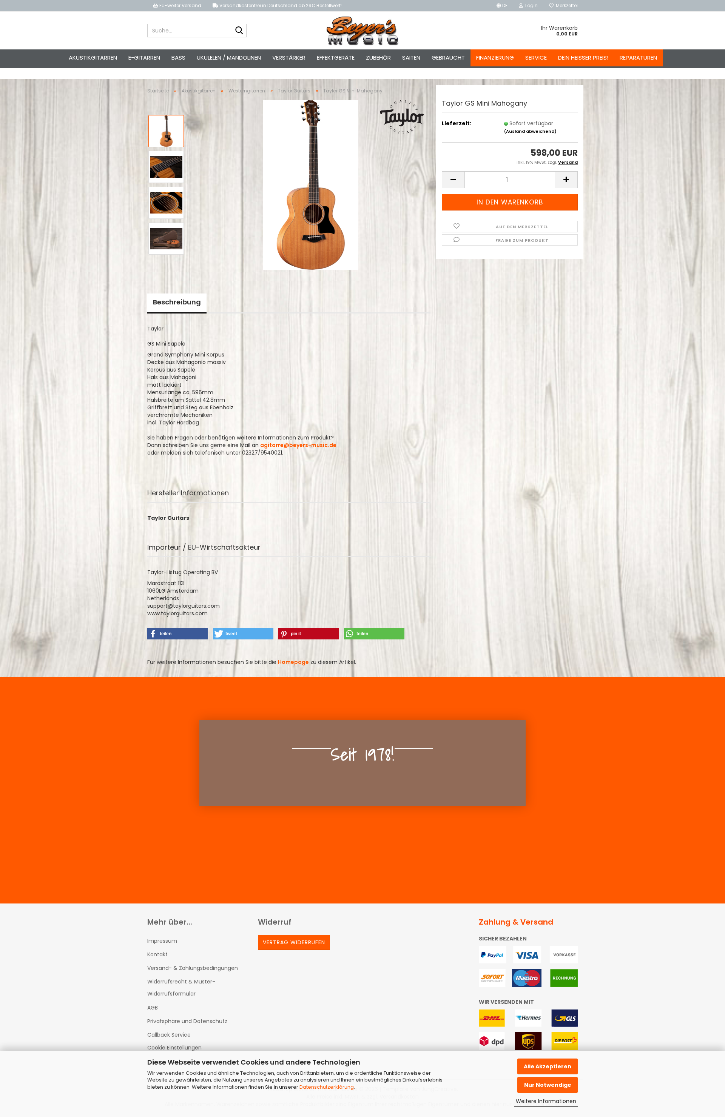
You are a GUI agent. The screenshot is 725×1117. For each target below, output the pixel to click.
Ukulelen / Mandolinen (229, 57)
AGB (152, 1007)
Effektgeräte (336, 57)
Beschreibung (177, 302)
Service (536, 57)
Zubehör (378, 57)
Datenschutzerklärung (326, 1087)
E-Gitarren (144, 57)
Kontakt (157, 954)
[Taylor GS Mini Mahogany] (311, 184)
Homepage (293, 662)
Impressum (162, 941)
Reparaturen (638, 57)
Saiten (411, 57)
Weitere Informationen (546, 1101)
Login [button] (530, 5)
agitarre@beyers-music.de (298, 445)
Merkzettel (566, 5)
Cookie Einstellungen (174, 1047)
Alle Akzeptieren (547, 1066)
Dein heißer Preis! (583, 57)
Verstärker (288, 57)
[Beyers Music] (362, 30)
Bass (178, 57)
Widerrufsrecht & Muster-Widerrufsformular (181, 987)
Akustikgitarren (93, 57)
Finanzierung (495, 57)
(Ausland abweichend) (530, 131)
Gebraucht (448, 57)
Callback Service (169, 1035)
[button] (502, 5)
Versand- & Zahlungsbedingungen (192, 968)
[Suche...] (239, 31)
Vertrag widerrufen (294, 942)
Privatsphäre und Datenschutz (187, 1021)
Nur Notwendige (547, 1085)
